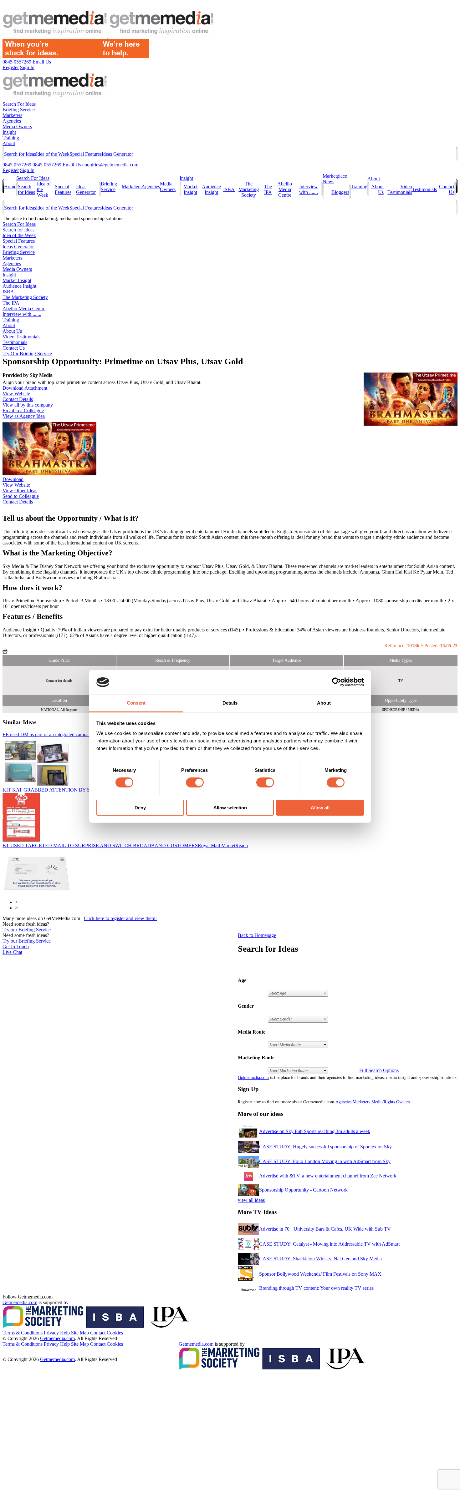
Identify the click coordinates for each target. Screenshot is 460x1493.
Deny (140, 807)
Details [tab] (230, 703)
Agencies (12, 121)
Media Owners (17, 126)
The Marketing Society (248, 189)
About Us (12, 331)
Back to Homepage (257, 935)
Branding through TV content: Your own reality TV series (316, 1288)
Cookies (115, 1332)
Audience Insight (211, 189)
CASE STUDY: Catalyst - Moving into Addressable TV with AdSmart (329, 1244)
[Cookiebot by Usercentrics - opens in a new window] (336, 682)
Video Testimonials (399, 189)
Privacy (51, 1332)
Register (11, 170)
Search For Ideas (19, 104)
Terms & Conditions (23, 1332)
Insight (9, 132)
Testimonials (424, 189)
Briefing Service (19, 109)
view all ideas (251, 1200)
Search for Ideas (20, 154)
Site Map (80, 1332)
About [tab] (324, 703)
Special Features (85, 154)
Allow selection (230, 807)
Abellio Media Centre (284, 189)
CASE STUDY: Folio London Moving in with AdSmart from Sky (325, 1161)
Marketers (12, 115)
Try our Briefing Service (27, 929)
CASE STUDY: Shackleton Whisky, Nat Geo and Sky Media (320, 1258)
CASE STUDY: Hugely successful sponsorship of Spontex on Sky (325, 1146)
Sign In (27, 170)
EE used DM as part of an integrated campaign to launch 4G (87, 734)
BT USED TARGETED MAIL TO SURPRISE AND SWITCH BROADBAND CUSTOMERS (125, 845)
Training (11, 137)
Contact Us (14, 348)
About (9, 143)
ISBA (229, 189)
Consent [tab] (136, 703)
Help (65, 1332)
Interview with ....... (308, 189)
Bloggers (340, 192)
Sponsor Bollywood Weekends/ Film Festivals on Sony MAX (320, 1274)
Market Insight (190, 189)
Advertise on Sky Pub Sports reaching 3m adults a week (314, 1131)
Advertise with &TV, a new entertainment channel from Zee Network (327, 1175)
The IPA (268, 189)
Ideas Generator (117, 154)
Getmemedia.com (253, 1077)
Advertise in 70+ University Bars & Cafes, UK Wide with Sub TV (325, 1229)
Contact (97, 1332)
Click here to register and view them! (120, 918)
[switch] (195, 782)
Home (10, 186)
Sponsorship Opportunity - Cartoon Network (303, 1189)
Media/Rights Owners (390, 1102)
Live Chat (12, 952)
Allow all (320, 807)
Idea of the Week (52, 154)
